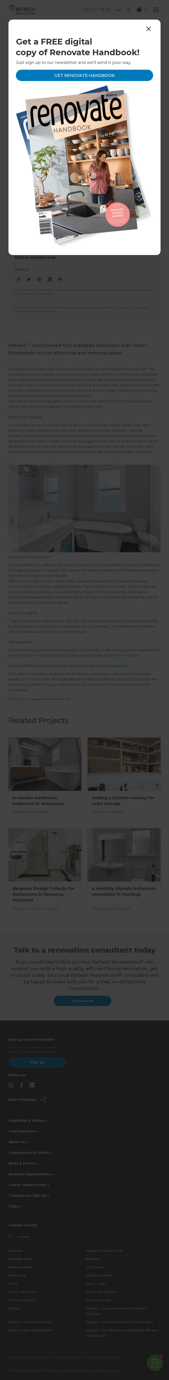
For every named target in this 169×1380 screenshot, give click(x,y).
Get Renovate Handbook (84, 75)
